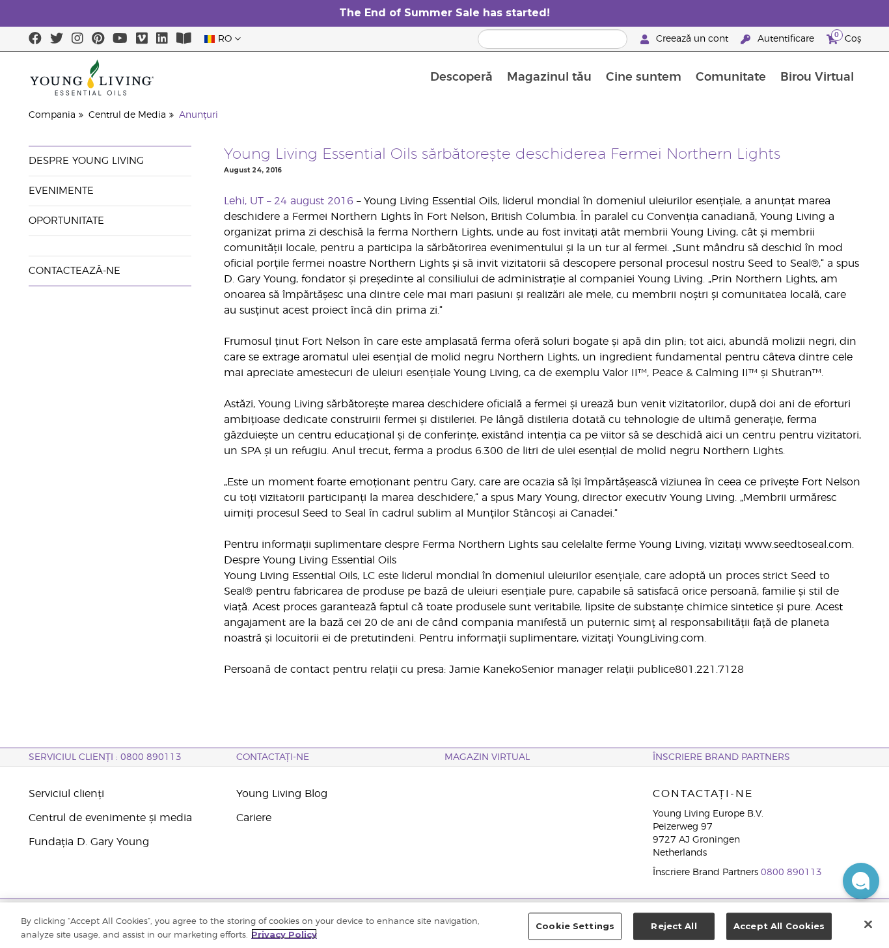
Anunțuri (198, 115)
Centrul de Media (127, 115)
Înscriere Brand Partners (721, 757)
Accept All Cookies (779, 926)
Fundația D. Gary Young (89, 842)
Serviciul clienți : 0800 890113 (105, 757)
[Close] (868, 924)
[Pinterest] (98, 39)
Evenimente (61, 191)
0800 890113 (791, 872)
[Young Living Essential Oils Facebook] (35, 39)
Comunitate (731, 77)
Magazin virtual (487, 757)
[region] (444, 925)
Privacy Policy (284, 933)
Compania (52, 115)
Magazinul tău (549, 77)
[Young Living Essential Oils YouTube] (120, 39)
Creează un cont (692, 39)
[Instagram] (77, 39)
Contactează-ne (74, 271)
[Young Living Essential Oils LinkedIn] (162, 39)
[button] (861, 881)
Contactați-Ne (272, 757)
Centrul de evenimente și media (110, 818)
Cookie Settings (575, 926)
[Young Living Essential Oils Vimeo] (142, 39)
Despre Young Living (86, 161)
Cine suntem (643, 77)
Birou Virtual (817, 77)
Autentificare (786, 39)
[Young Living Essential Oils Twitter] (56, 39)
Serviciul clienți (66, 794)
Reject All (673, 926)
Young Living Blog (281, 794)
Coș (847, 37)
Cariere (253, 818)
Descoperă (461, 77)
